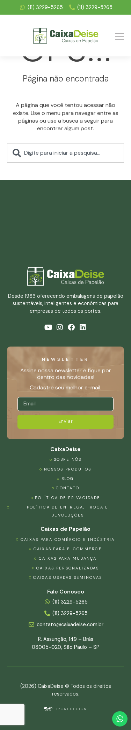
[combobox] (65, 153)
